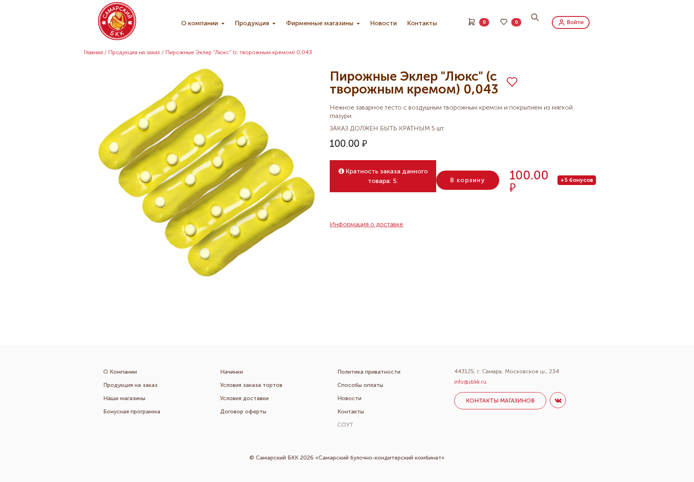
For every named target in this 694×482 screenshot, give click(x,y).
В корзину (467, 180)
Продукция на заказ (134, 52)
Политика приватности (368, 371)
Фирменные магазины (320, 23)
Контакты (422, 23)
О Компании (120, 371)
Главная (93, 52)
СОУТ (345, 424)
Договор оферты (243, 411)
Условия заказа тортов (251, 385)
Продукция (253, 23)
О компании (200, 23)
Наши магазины (124, 398)
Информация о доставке (366, 224)
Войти (574, 21)
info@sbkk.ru (470, 381)
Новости (383, 23)
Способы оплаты (360, 385)
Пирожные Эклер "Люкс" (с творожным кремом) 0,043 (238, 52)
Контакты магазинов (500, 400)
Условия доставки (244, 398)
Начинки (231, 371)
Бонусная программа (131, 411)
